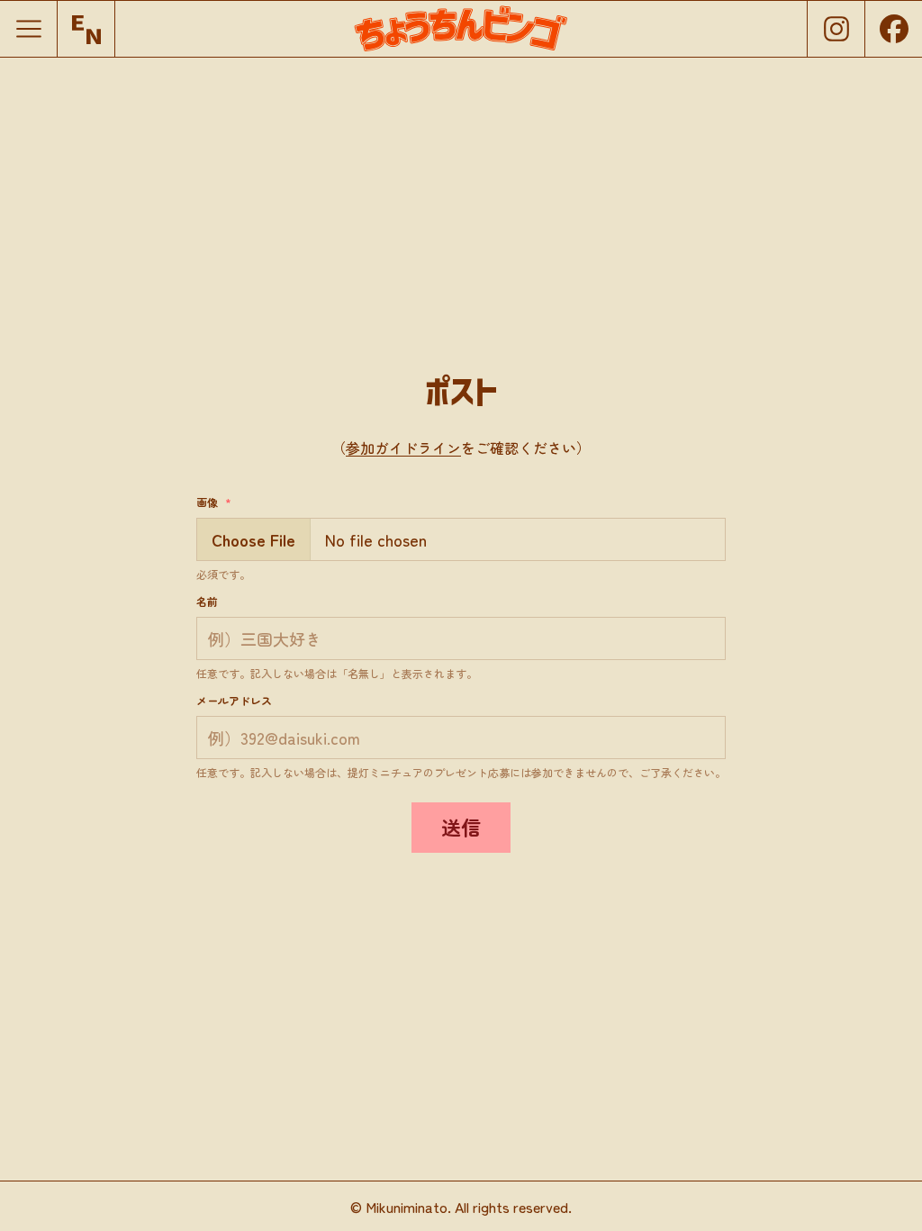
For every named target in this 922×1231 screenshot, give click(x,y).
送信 (461, 826)
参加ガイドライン (403, 447)
